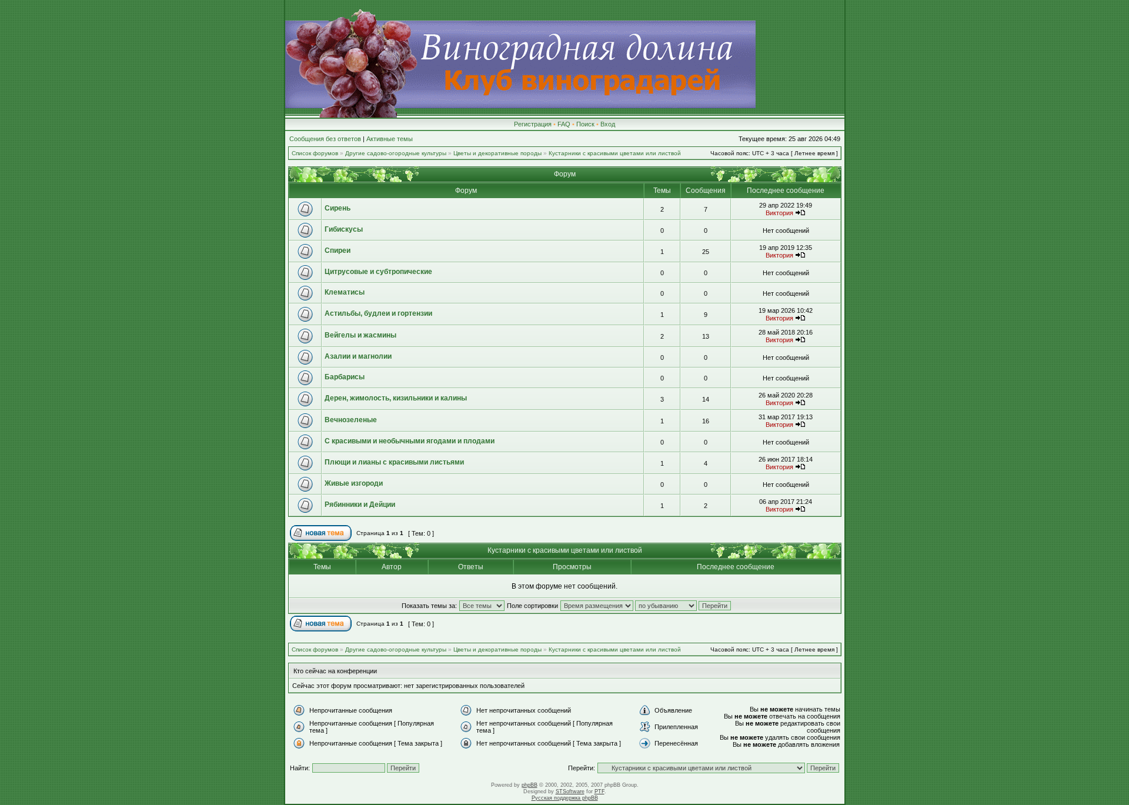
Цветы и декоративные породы (497, 153)
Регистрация (533, 124)
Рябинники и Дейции (360, 504)
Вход (607, 124)
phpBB (529, 785)
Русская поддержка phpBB (565, 798)
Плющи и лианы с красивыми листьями (394, 462)
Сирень (337, 208)
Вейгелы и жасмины (360, 335)
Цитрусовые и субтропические (378, 272)
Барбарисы (345, 377)
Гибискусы (344, 229)
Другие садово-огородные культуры (395, 153)
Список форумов (315, 153)
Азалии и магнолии (358, 356)
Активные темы (389, 138)
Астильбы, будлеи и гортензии (378, 313)
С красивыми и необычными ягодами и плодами (410, 441)
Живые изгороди (354, 483)
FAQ (563, 124)
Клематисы (345, 292)
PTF (599, 791)
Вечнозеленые (351, 420)
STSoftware (570, 791)
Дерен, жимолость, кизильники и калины (396, 398)
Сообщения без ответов (325, 138)
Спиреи (337, 250)
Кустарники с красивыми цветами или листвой (615, 153)
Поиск (585, 124)
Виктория (779, 212)
